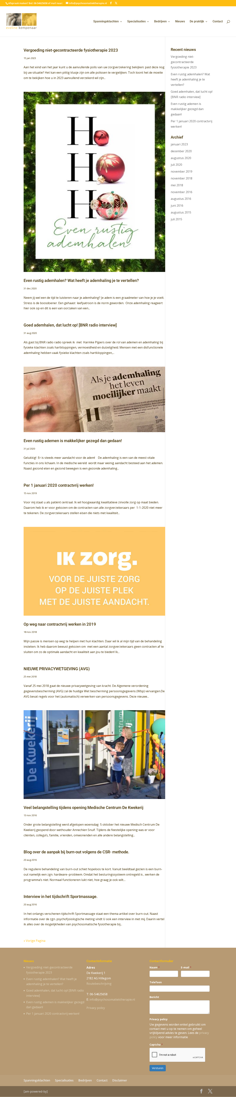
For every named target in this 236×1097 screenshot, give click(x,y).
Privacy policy (95, 1008)
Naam (155, 967)
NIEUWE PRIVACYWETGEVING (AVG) (57, 669)
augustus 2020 (181, 158)
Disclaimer (119, 1080)
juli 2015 (176, 219)
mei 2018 (177, 185)
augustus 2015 (181, 212)
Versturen (157, 1068)
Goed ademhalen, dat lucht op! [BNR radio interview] (70, 325)
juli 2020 (176, 165)
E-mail (186, 967)
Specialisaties (136, 21)
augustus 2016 (181, 199)
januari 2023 (179, 144)
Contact (218, 21)
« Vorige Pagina (34, 941)
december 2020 (181, 151)
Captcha (156, 1044)
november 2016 (181, 192)
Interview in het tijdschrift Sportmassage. (61, 896)
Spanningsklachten (106, 21)
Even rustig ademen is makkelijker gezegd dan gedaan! (73, 440)
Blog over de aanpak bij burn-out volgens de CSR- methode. (76, 852)
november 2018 (181, 178)
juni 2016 (177, 205)
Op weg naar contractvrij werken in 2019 (60, 624)
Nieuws (180, 21)
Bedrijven (160, 21)
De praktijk (197, 21)
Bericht (154, 997)
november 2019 (181, 171)
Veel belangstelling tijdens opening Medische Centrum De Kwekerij (83, 807)
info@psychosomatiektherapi (112, 999)
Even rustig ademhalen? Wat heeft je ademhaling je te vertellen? (81, 280)
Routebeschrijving (99, 984)
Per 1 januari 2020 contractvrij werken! (59, 485)
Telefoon (156, 982)
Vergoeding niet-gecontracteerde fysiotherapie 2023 (71, 50)
